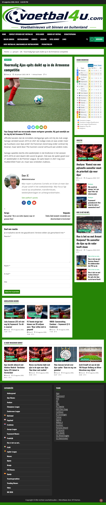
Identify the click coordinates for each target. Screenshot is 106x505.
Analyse (90, 158)
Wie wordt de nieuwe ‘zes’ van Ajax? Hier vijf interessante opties (81, 189)
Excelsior (59, 425)
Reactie (7, 236)
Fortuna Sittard (62, 427)
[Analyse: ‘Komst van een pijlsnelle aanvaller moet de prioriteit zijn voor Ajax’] (89, 152)
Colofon (43, 39)
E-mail (7, 274)
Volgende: (57, 215)
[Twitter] (33, 127)
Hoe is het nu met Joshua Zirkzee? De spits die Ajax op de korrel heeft (81, 274)
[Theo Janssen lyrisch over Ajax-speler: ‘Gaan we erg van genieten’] (65, 354)
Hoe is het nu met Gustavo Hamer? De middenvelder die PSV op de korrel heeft (81, 261)
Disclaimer (40, 34)
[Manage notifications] (101, 500)
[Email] (41, 127)
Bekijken (99, 39)
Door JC (8, 74)
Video (9, 487)
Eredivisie (8, 60)
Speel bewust (54, 39)
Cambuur (59, 412)
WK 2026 (10, 492)
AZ (57, 401)
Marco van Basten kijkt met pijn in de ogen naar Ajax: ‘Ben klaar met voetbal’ (39, 367)
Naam (7, 266)
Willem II (59, 422)
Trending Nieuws (11, 359)
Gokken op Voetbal (54, 34)
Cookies (34, 39)
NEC (57, 404)
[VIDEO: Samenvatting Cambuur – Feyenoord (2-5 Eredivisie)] (60, 312)
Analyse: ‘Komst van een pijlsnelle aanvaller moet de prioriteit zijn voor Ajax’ (88, 169)
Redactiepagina (70, 34)
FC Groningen (61, 414)
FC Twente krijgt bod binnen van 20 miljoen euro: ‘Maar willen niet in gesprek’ (36, 325)
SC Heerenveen (62, 438)
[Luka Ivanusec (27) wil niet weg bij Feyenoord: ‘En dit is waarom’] (14, 312)
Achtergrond (11, 393)
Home (4, 34)
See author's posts (30, 197)
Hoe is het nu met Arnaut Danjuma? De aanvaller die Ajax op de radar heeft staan (88, 241)
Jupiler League (12, 451)
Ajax (57, 393)
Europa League (12, 429)
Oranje (9, 465)
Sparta (58, 420)
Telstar (58, 417)
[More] (45, 127)
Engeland (10, 420)
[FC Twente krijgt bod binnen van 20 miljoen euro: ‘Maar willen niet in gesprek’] (37, 312)
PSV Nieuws (11, 470)
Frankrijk (10, 438)
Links (64, 39)
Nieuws (9, 456)
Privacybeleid (47, 44)
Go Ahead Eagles (62, 435)
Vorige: (19, 215)
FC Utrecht (60, 430)
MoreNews (63, 500)
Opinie (9, 460)
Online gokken (9, 39)
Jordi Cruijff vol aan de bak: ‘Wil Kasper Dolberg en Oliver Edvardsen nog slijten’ (90, 367)
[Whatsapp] (37, 127)
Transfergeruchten (35, 316)
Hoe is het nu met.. (84, 230)
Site (5, 282)
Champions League (13, 407)
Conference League (13, 411)
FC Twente (60, 406)
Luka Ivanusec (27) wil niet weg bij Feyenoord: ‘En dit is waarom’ (14, 324)
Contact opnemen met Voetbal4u (21, 34)
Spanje (9, 474)
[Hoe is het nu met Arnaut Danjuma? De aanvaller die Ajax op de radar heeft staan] (89, 224)
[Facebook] (29, 127)
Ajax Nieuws (82, 158)
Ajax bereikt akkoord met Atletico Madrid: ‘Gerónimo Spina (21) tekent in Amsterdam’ (14, 368)
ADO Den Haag (62, 409)
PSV (57, 399)
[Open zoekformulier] (87, 39)
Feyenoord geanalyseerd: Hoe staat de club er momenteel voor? (81, 202)
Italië (9, 447)
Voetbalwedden (22, 39)
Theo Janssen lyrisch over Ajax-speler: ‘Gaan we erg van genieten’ (65, 367)
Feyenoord (60, 396)
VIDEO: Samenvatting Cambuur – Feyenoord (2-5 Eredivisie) (60, 324)
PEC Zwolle (60, 433)
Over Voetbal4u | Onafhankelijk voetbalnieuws (21, 44)
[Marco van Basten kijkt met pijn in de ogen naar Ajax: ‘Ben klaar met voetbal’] (40, 354)
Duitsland (10, 416)
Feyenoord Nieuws (12, 316)
